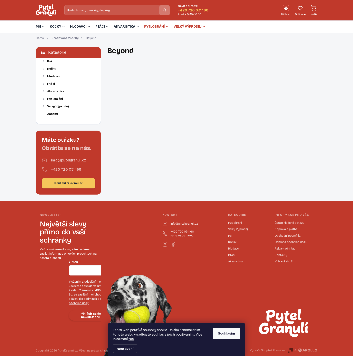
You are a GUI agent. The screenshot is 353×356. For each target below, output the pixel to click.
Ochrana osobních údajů (291, 242)
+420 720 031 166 (66, 169)
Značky (52, 114)
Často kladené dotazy (289, 223)
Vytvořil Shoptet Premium (267, 350)
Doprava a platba (286, 229)
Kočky (51, 69)
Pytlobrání (55, 99)
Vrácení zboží (284, 261)
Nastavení (125, 349)
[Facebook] (173, 243)
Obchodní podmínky (288, 235)
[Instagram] (165, 243)
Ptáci (51, 84)
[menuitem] (41, 26)
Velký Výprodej (58, 106)
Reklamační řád (285, 248)
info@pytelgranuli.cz (68, 160)
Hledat (164, 10)
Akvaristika (55, 91)
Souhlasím (226, 333)
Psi (49, 61)
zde (131, 339)
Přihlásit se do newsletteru (90, 315)
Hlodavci (53, 76)
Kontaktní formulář (68, 183)
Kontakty (281, 255)
